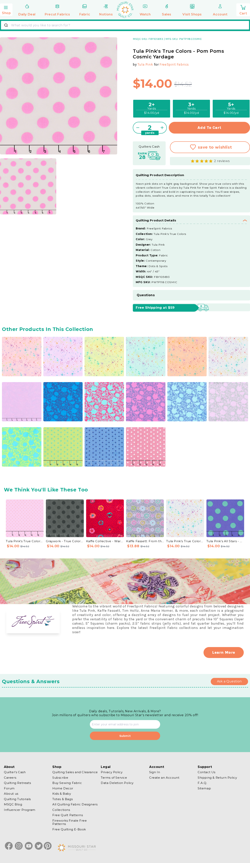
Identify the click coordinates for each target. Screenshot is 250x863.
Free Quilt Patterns (67, 815)
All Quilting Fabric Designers (74, 804)
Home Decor (62, 788)
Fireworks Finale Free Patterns (69, 822)
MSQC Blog (13, 804)
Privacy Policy (111, 772)
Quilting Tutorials (17, 799)
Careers (10, 777)
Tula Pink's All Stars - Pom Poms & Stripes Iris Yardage (225, 541)
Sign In (154, 772)
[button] (6, 9)
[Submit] (6, 25)
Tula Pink (145, 64)
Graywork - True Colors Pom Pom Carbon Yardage (65, 541)
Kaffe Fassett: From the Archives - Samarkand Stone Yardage (145, 541)
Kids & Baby (61, 793)
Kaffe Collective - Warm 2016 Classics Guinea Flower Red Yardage (105, 541)
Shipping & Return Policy (217, 777)
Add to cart (209, 127)
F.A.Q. (202, 783)
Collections (61, 810)
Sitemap (204, 788)
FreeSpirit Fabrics (174, 64)
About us (11, 793)
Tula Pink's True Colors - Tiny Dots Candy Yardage (25, 541)
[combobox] (125, 25)
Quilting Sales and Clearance (75, 772)
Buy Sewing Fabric (67, 783)
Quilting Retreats (17, 783)
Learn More (223, 652)
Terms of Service (114, 777)
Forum (9, 788)
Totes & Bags (62, 799)
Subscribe (60, 777)
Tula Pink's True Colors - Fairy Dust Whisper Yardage (185, 541)
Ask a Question (229, 681)
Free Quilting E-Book (69, 829)
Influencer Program (19, 810)
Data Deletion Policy (117, 783)
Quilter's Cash (15, 772)
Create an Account (164, 777)
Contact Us (206, 772)
